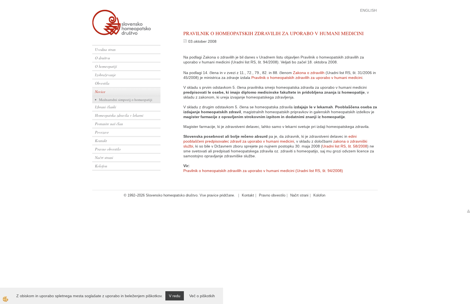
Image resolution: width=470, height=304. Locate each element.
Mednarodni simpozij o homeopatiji (125, 99)
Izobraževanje (105, 74)
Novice (100, 91)
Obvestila (102, 83)
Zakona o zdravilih (308, 72)
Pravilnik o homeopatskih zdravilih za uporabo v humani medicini (306, 77)
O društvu (102, 57)
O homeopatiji (106, 66)
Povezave (102, 132)
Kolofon (101, 165)
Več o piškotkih (202, 296)
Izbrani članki (105, 106)
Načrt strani (104, 157)
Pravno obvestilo (108, 149)
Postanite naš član (109, 123)
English (368, 10)
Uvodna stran (105, 49)
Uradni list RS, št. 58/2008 (344, 146)
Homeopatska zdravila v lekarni (119, 115)
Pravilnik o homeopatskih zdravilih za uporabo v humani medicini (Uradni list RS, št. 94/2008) (263, 170)
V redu (174, 296)
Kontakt (101, 140)
